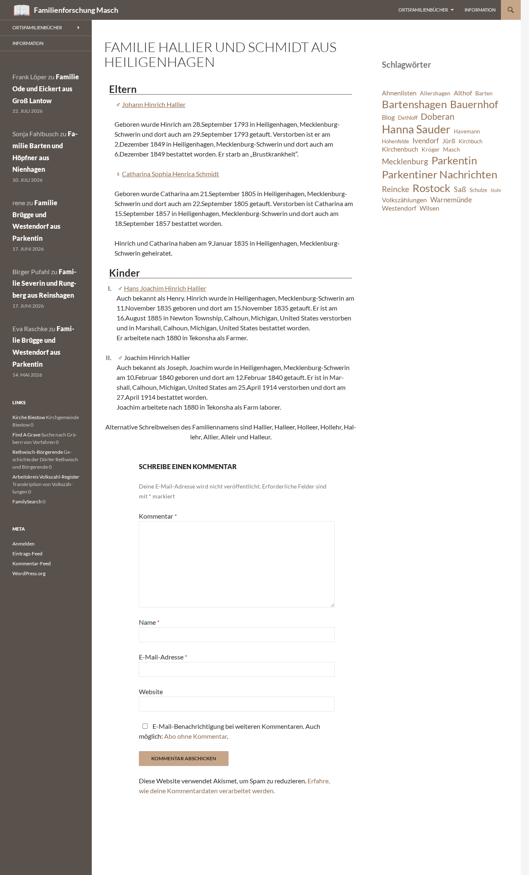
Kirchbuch (470, 141)
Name (149, 622)
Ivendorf (425, 140)
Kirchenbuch (400, 149)
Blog (388, 117)
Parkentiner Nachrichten (439, 174)
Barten (484, 93)
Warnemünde (451, 199)
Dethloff (407, 118)
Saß (460, 189)
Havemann (467, 131)
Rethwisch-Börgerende (37, 452)
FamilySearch (27, 501)
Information (480, 9)
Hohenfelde (395, 141)
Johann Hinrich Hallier (154, 104)
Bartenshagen (414, 104)
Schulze (478, 190)
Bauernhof (474, 104)
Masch (451, 149)
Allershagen (435, 93)
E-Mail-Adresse (163, 657)
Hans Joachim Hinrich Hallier (165, 288)
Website (151, 691)
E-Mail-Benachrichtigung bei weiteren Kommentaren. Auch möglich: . (229, 731)
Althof (463, 93)
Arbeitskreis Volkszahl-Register (45, 477)
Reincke (395, 189)
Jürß (448, 141)
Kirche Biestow (28, 417)
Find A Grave (26, 435)
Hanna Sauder (416, 129)
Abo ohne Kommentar (195, 736)
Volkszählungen (404, 200)
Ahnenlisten (399, 93)
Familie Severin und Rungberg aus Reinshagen (44, 283)
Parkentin (454, 160)
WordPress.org (28, 573)
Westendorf (399, 208)
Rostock (431, 187)
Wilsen (429, 208)
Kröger (431, 149)
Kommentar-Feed (31, 563)
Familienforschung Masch (76, 9)
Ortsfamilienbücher (423, 9)
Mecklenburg (405, 161)
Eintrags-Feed (27, 553)
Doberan (438, 116)
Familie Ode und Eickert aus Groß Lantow (45, 88)
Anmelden (23, 544)
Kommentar (158, 516)
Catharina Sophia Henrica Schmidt (170, 174)
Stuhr (496, 190)
